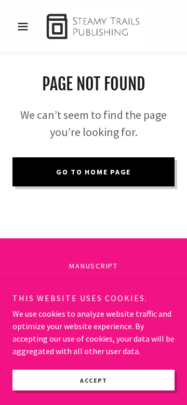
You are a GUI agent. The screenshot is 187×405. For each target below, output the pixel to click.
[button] (24, 26)
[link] (93, 26)
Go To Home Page (93, 172)
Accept (93, 380)
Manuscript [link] (93, 266)
